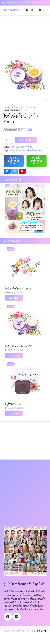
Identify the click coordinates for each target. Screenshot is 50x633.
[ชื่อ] (16, 617)
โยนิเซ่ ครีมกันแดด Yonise (18, 288)
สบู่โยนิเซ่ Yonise (13, 403)
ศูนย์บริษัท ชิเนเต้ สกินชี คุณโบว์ (18, 630)
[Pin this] (22, 171)
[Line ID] (31, 10)
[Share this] (7, 171)
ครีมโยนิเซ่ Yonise (34, 150)
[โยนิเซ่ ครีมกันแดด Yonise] (25, 265)
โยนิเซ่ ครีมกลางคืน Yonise (18, 346)
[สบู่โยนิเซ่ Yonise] (25, 380)
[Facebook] (26, 10)
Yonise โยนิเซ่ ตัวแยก (23, 107)
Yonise (12, 150)
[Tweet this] (14, 171)
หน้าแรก (7, 107)
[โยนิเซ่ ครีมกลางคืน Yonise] (25, 323)
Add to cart (26, 139)
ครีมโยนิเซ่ (20, 150)
